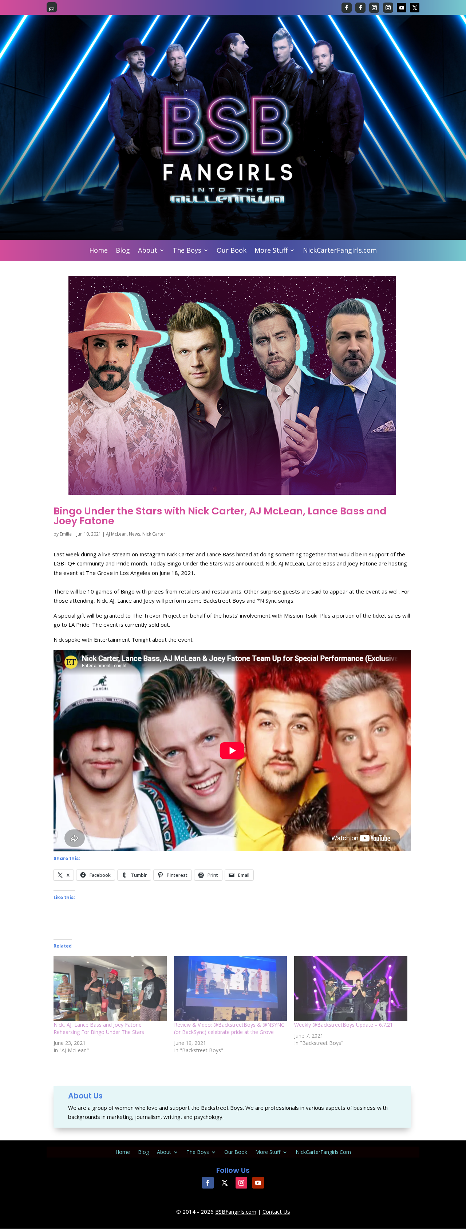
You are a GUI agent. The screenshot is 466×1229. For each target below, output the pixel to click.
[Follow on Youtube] (401, 7)
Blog (123, 251)
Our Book (231, 251)
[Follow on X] (414, 7)
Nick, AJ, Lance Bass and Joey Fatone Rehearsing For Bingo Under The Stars (99, 1028)
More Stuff (271, 251)
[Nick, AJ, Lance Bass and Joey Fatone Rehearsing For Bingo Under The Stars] (110, 988)
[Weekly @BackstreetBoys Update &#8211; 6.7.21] (350, 988)
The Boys (187, 251)
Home (98, 251)
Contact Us (276, 1211)
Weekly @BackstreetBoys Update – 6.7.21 (343, 1024)
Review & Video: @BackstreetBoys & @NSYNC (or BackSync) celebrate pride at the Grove (229, 1028)
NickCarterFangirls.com (340, 251)
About (147, 251)
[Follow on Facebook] (346, 8)
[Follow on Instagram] (374, 8)
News (134, 534)
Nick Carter (153, 534)
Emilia (66, 534)
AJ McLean (116, 534)
